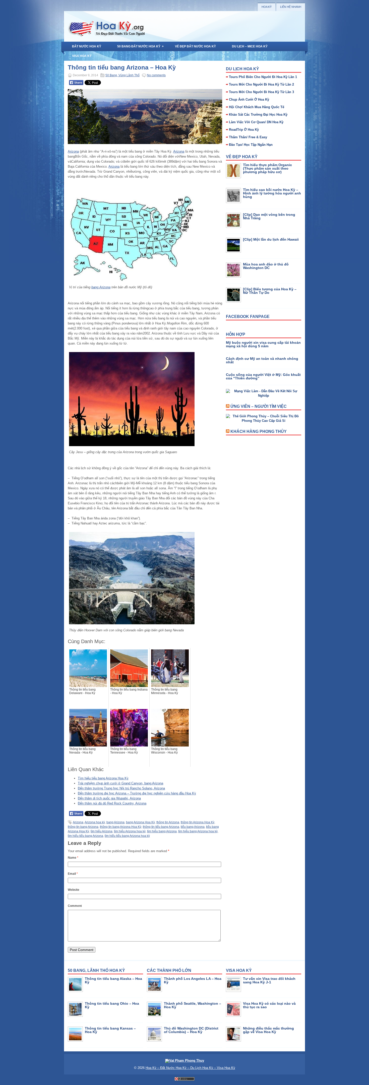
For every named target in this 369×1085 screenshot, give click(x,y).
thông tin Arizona (167, 822)
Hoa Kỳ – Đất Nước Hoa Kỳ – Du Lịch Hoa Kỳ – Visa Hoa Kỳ (190, 1068)
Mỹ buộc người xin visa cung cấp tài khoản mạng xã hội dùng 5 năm (263, 344)
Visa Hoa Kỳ (82, 56)
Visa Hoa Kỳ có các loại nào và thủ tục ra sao (269, 1005)
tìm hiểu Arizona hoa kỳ (130, 831)
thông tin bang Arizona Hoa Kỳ (120, 827)
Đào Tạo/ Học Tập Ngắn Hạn (251, 145)
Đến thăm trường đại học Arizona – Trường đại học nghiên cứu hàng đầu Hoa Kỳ (137, 793)
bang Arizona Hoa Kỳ (140, 822)
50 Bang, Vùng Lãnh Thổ (122, 75)
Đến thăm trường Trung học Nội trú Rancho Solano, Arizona (121, 788)
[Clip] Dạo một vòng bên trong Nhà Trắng (269, 216)
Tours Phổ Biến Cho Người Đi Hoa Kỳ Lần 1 (263, 77)
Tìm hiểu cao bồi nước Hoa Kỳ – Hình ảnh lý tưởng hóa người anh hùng (272, 193)
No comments (156, 75)
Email (73, 873)
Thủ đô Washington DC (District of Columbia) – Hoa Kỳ (191, 1030)
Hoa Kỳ (267, 6)
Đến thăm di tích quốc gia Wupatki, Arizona (109, 798)
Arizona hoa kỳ (95, 822)
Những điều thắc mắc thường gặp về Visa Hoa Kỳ (268, 1030)
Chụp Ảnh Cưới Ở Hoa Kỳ (249, 99)
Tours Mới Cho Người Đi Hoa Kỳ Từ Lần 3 (261, 92)
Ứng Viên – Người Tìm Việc (258, 406)
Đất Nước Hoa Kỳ (86, 46)
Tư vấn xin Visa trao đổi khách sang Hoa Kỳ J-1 (269, 980)
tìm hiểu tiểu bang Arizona (85, 836)
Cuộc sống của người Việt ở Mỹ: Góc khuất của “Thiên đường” (263, 376)
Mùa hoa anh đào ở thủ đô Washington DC (266, 266)
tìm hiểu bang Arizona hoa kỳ (198, 831)
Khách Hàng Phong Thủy (258, 431)
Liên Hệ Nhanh (290, 6)
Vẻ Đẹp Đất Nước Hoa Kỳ (195, 46)
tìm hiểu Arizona (101, 831)
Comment (75, 906)
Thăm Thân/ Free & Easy (248, 137)
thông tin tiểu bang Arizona (161, 827)
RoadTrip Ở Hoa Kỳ (244, 129)
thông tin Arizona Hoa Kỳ (197, 822)
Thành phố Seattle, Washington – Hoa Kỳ (192, 1005)
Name (73, 857)
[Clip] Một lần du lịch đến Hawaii (271, 239)
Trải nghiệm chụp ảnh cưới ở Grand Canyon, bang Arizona (120, 783)
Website (73, 890)
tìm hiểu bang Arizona (162, 831)
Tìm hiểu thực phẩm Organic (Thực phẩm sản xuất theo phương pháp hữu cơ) (267, 168)
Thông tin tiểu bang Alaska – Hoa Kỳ (113, 980)
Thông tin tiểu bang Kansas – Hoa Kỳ (110, 1030)
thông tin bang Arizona (83, 827)
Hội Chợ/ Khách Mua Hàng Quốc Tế (256, 107)
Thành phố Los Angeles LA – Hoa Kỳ (192, 980)
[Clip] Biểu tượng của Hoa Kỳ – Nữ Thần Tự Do (269, 291)
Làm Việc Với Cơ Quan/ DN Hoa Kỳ (256, 122)
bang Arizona (100, 287)
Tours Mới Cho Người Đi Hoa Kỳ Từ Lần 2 (261, 84)
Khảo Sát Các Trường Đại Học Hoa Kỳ (258, 114)
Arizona (73, 151)
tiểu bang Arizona (193, 827)
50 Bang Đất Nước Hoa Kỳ (140, 46)
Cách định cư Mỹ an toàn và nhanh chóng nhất (262, 360)
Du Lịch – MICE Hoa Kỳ (250, 46)
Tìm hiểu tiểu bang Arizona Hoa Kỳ (103, 778)
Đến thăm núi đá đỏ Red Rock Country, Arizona (112, 803)
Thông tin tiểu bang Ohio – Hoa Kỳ (112, 1005)
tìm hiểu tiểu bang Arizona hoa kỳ (127, 836)
